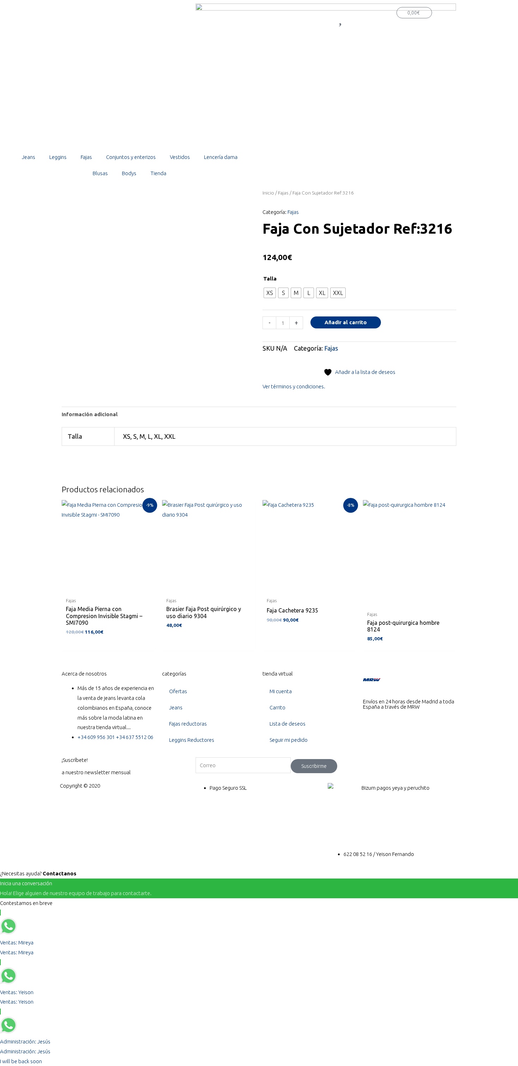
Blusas (100, 173)
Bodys (129, 173)
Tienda (158, 173)
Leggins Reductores (191, 740)
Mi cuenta (281, 691)
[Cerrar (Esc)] (510, 8)
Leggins (58, 157)
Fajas (86, 157)
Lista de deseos (288, 724)
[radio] (270, 293)
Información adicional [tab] (90, 414)
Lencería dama (221, 157)
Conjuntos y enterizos (131, 157)
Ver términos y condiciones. (294, 386)
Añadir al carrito (346, 322)
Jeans (28, 157)
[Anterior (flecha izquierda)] (12, 533)
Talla (270, 279)
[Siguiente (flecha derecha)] (505, 533)
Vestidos (180, 157)
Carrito (277, 707)
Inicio (268, 193)
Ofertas (178, 691)
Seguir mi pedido (289, 740)
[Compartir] (494, 8)
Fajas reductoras (188, 724)
